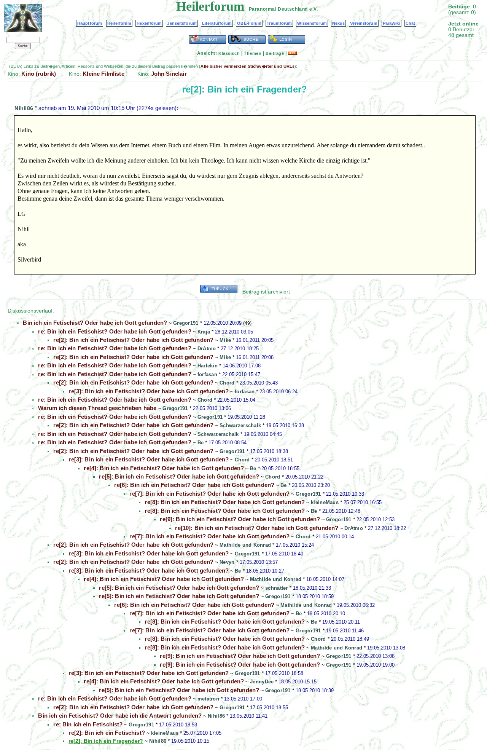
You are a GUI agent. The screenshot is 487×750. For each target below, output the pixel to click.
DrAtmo (206, 348)
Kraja (203, 332)
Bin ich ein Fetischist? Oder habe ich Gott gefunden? (95, 322)
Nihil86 (23, 108)
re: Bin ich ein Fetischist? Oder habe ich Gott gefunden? (114, 331)
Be (200, 442)
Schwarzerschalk (240, 425)
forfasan (207, 374)
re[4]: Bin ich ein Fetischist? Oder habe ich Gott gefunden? (164, 468)
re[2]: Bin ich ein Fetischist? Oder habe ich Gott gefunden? (133, 340)
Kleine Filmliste (103, 73)
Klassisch (229, 53)
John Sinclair (169, 73)
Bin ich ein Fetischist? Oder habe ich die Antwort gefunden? (120, 715)
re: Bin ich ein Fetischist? (88, 724)
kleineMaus (325, 502)
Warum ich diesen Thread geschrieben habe (97, 408)
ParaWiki (391, 23)
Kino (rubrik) (38, 73)
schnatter (276, 588)
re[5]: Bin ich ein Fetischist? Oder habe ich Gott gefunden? (179, 476)
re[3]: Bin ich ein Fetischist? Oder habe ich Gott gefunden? (148, 391)
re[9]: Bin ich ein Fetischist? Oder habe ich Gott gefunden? (240, 519)
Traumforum (279, 23)
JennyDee (262, 682)
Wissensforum (311, 23)
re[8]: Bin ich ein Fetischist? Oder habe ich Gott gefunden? (225, 502)
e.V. (313, 9)
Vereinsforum (363, 23)
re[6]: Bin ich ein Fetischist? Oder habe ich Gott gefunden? (194, 485)
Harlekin (207, 366)
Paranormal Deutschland (278, 9)
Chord (227, 383)
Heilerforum (119, 23)
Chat (410, 23)
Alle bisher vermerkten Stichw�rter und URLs (247, 66)
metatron (208, 699)
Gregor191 (185, 323)
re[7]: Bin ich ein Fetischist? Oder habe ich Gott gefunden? (209, 493)
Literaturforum (217, 23)
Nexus (338, 23)
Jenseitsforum (181, 23)
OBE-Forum (249, 23)
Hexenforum (149, 23)
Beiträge (275, 53)
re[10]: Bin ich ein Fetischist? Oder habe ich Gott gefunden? (256, 528)
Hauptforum (89, 23)
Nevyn (227, 562)
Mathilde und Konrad (245, 545)
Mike (225, 340)
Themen (252, 53)
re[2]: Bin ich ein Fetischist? (106, 732)
